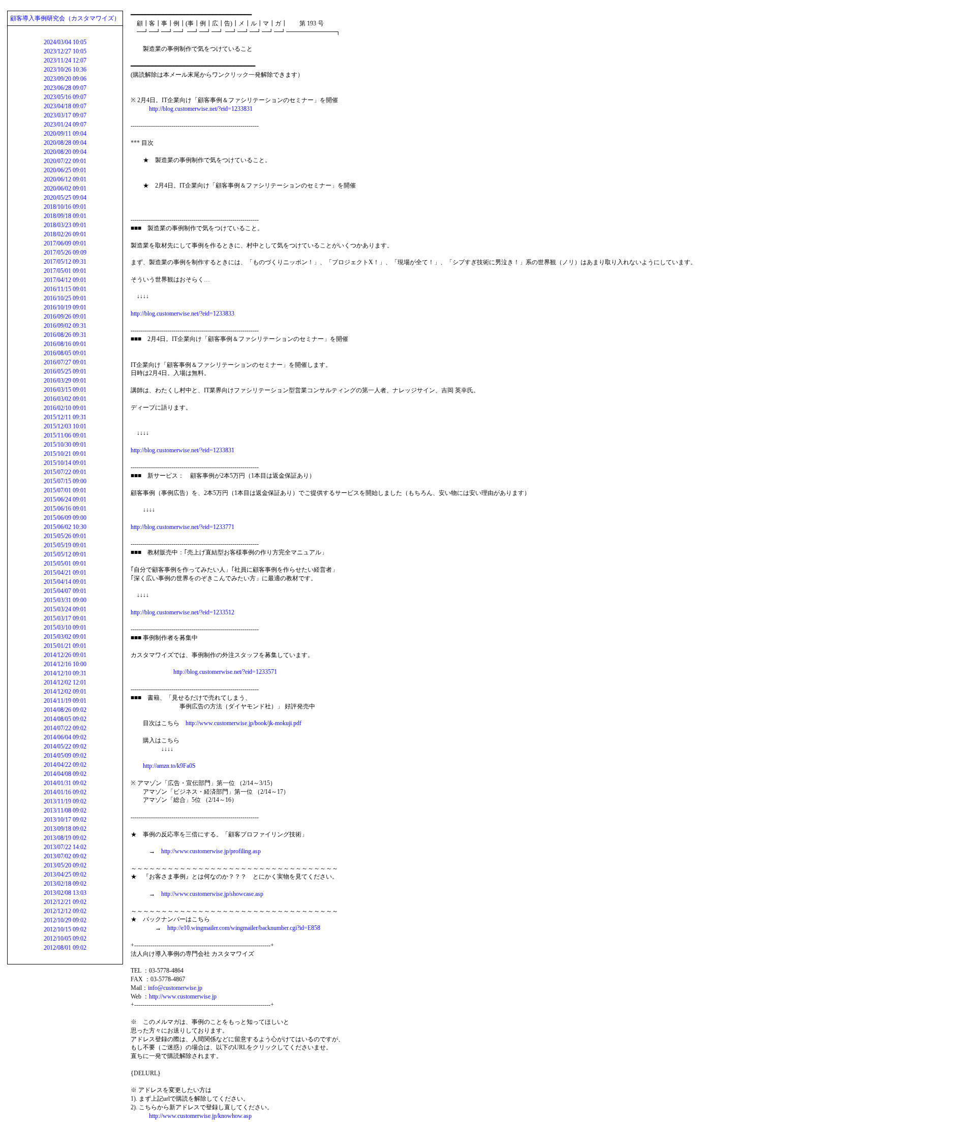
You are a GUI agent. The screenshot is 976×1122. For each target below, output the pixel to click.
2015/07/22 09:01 (65, 472)
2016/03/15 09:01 (65, 389)
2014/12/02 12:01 (65, 682)
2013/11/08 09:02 (65, 810)
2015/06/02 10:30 (65, 527)
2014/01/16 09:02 (65, 792)
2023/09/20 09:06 (65, 78)
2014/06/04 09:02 (65, 737)
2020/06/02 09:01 (65, 188)
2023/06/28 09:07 (65, 87)
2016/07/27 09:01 (65, 362)
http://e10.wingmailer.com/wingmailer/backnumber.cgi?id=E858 (243, 927)
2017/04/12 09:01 (65, 280)
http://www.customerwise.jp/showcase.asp (212, 893)
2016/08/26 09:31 (65, 334)
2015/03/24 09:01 (65, 609)
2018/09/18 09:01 (65, 216)
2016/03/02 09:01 (65, 398)
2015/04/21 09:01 (65, 572)
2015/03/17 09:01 (65, 618)
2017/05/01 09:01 (65, 270)
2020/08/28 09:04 (65, 142)
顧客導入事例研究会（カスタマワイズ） (65, 18)
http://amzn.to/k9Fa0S (169, 765)
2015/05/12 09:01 (65, 554)
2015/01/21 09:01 (65, 645)
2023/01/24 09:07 (65, 124)
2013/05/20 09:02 (65, 865)
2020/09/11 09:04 (65, 133)
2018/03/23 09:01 (65, 225)
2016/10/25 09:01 (65, 298)
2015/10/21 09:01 (65, 453)
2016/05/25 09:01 (65, 371)
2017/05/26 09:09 (65, 252)
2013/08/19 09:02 (65, 838)
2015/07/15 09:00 (65, 481)
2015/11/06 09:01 (65, 435)
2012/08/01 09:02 (65, 947)
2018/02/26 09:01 (65, 234)
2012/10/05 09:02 (65, 938)
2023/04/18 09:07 (65, 106)
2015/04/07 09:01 (65, 591)
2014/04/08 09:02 (65, 773)
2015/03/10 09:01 (65, 627)
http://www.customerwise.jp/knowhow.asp (200, 1115)
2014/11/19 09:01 (65, 700)
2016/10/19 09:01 (65, 307)
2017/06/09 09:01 (65, 243)
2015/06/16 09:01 (65, 508)
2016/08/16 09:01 (65, 344)
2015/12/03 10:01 (65, 426)
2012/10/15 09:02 (65, 929)
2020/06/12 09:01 (65, 179)
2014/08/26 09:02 (65, 709)
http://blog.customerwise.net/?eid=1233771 (182, 527)
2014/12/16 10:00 (65, 664)
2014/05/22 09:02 (65, 746)
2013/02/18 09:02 (65, 883)
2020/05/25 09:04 (65, 197)
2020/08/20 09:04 (65, 151)
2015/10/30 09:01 (65, 444)
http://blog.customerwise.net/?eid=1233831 (201, 108)
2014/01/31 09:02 (65, 783)
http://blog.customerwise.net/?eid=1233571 (225, 671)
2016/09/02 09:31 (65, 325)
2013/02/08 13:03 (65, 892)
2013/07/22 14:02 (65, 847)
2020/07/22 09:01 (65, 161)
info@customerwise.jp (175, 987)
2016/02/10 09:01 (65, 408)
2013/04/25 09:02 (65, 874)
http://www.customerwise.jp (183, 996)
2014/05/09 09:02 (65, 755)
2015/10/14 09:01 (65, 462)
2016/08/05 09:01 (65, 353)
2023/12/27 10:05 (65, 51)
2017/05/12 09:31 (65, 261)
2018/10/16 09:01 (65, 206)
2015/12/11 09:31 (65, 417)
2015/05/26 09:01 (65, 536)
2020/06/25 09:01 (65, 170)
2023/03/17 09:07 (65, 115)
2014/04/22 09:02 (65, 764)
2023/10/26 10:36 (65, 69)
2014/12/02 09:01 (65, 691)
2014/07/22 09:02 (65, 728)
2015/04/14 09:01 (65, 581)
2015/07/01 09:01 (65, 490)
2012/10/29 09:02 (65, 920)
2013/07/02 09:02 (65, 856)
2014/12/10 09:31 (65, 673)
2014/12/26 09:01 (65, 655)
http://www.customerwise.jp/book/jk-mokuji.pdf (243, 723)
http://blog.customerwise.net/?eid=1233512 (182, 612)
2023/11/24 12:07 (65, 60)
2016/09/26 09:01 (65, 316)
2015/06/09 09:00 (65, 517)
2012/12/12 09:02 (65, 911)
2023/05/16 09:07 (65, 97)
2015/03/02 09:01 (65, 636)
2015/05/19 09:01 (65, 545)
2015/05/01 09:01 (65, 563)
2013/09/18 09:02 (65, 828)
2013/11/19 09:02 (65, 801)
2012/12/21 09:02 (65, 902)
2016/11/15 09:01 (65, 289)
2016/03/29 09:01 (65, 380)
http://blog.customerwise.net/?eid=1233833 (182, 313)
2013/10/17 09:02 (65, 819)
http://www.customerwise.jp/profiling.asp (211, 851)
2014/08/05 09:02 (65, 719)
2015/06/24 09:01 (65, 499)
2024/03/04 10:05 (65, 42)
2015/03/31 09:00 (65, 600)
